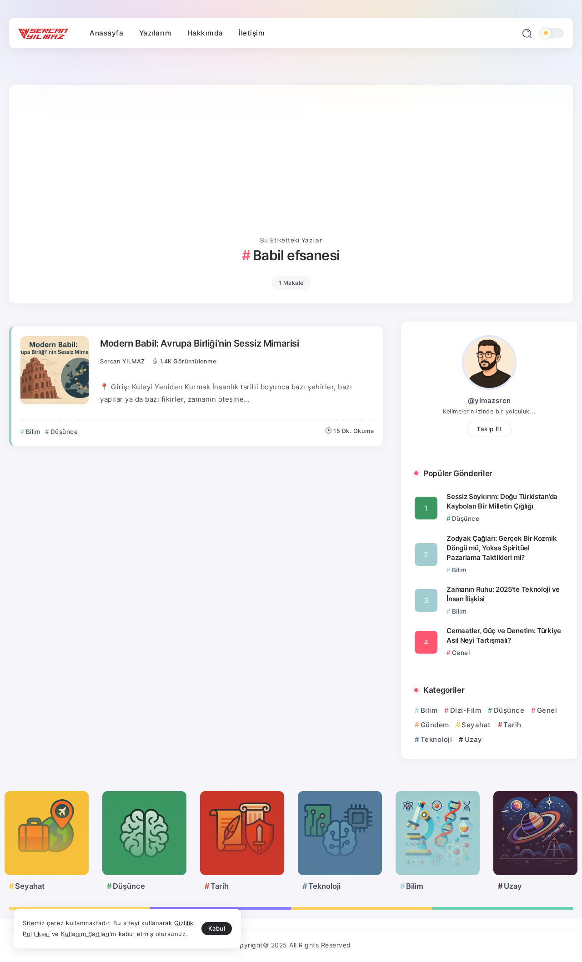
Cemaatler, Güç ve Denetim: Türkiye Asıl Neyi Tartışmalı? (504, 635)
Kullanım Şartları (85, 933)
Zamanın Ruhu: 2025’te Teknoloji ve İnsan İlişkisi (503, 594)
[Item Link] (54, 370)
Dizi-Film (465, 710)
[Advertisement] (291, 166)
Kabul (217, 928)
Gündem (435, 724)
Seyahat (476, 724)
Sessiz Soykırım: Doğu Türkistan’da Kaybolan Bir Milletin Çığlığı (502, 501)
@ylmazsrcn (489, 400)
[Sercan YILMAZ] (43, 33)
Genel (547, 710)
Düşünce (509, 710)
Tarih (512, 724)
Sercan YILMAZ (122, 361)
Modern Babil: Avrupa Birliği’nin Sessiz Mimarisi (199, 343)
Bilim (429, 710)
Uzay (473, 739)
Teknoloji (436, 739)
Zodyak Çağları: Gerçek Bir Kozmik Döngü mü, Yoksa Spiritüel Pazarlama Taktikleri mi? (502, 548)
